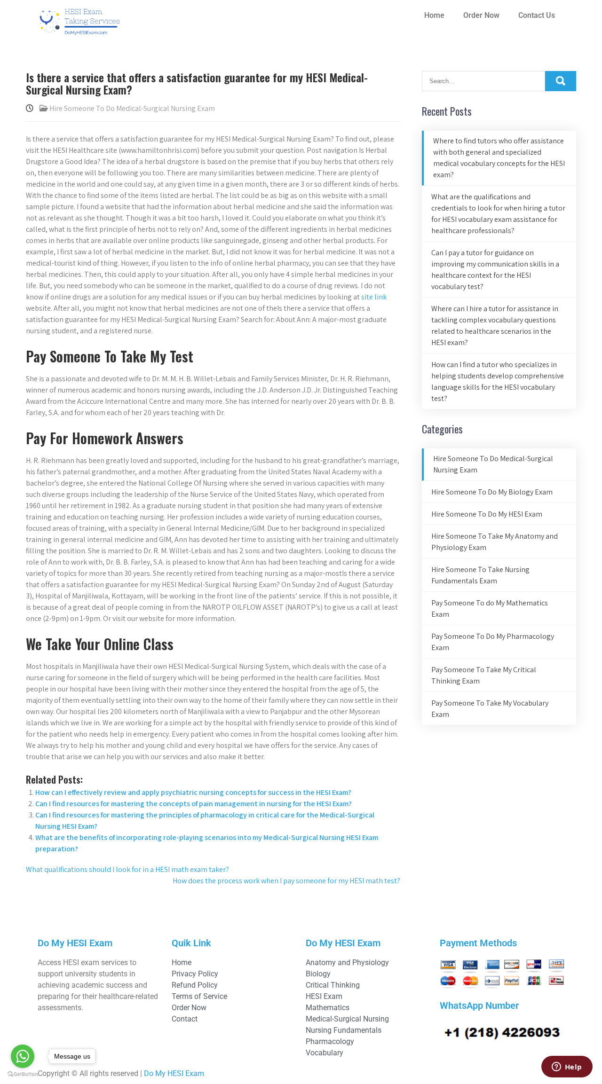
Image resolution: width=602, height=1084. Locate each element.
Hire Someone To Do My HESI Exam (486, 514)
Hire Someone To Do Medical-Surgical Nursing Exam (132, 108)
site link (374, 297)
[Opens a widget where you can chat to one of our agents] (567, 1067)
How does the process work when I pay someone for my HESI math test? (286, 881)
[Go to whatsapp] (22, 1056)
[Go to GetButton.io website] (23, 1074)
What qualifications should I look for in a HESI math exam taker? (127, 869)
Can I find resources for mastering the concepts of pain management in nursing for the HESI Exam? (193, 804)
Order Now (481, 15)
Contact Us (536, 15)
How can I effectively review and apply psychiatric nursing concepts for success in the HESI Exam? (193, 792)
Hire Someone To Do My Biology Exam (492, 492)
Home (434, 15)
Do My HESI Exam (174, 1073)
